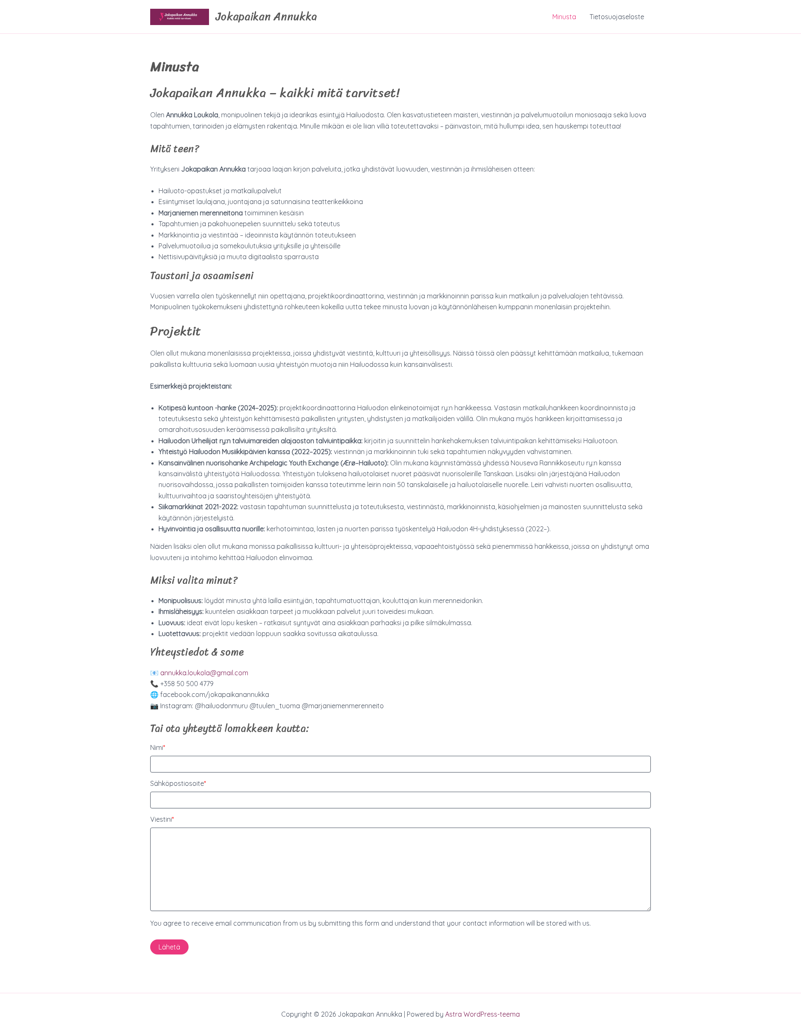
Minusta (564, 17)
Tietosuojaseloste (616, 17)
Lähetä (169, 947)
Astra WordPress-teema (482, 1014)
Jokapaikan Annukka (266, 16)
